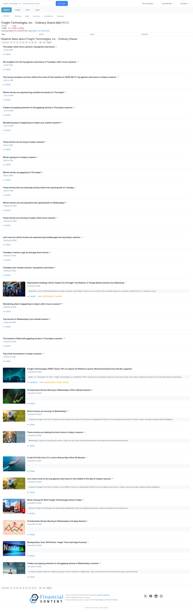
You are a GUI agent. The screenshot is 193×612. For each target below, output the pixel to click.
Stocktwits (32, 296)
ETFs (27, 10)
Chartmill (8, 54)
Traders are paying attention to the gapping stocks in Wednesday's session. (64, 563)
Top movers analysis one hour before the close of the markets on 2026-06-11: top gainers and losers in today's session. (61, 77)
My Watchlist (167, 3)
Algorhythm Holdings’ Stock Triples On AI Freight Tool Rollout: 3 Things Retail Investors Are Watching (76, 283)
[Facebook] (150, 599)
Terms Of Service (112, 600)
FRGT (64, 22)
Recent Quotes (148, 3)
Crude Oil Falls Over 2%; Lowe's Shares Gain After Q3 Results (57, 457)
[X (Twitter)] (145, 599)
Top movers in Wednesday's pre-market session (27, 319)
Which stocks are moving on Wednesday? (48, 411)
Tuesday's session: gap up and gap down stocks (27, 252)
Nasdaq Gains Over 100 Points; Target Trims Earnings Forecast (58, 542)
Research (144, 34)
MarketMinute (33, 382)
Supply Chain (58, 296)
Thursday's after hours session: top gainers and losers (30, 47)
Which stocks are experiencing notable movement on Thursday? (34, 92)
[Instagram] (161, 599)
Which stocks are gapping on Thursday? (23, 172)
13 (44, 42)
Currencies (36, 16)
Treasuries (60, 16)
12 (40, 42)
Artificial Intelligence (48, 296)
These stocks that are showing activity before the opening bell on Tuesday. (39, 187)
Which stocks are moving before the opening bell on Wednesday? (35, 203)
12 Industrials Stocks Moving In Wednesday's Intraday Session (57, 521)
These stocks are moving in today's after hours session (30, 218)
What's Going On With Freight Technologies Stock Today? (55, 500)
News (27, 16)
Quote (41, 34)
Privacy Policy (98, 600)
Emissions (65, 382)
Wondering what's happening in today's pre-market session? (33, 123)
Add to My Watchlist (43, 31)
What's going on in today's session (20, 157)
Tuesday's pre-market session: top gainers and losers (29, 267)
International (48, 16)
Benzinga (32, 403)
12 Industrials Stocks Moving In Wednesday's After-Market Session (60, 390)
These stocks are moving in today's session (25, 142)
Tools (37, 10)
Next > (49, 42)
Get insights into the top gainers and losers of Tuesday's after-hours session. (41, 62)
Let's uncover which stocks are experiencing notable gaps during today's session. (43, 237)
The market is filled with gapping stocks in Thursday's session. (34, 338)
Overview (18, 16)
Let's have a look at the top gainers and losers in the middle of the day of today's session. (70, 479)
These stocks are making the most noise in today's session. (56, 432)
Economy (59, 382)
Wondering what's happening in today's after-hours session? (33, 304)
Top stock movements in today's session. (23, 353)
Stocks (17, 10)
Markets (6, 10)
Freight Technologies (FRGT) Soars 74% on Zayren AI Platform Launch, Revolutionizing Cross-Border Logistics (79, 369)
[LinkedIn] (156, 599)
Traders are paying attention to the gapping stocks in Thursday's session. (39, 107)
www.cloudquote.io (103, 595)
